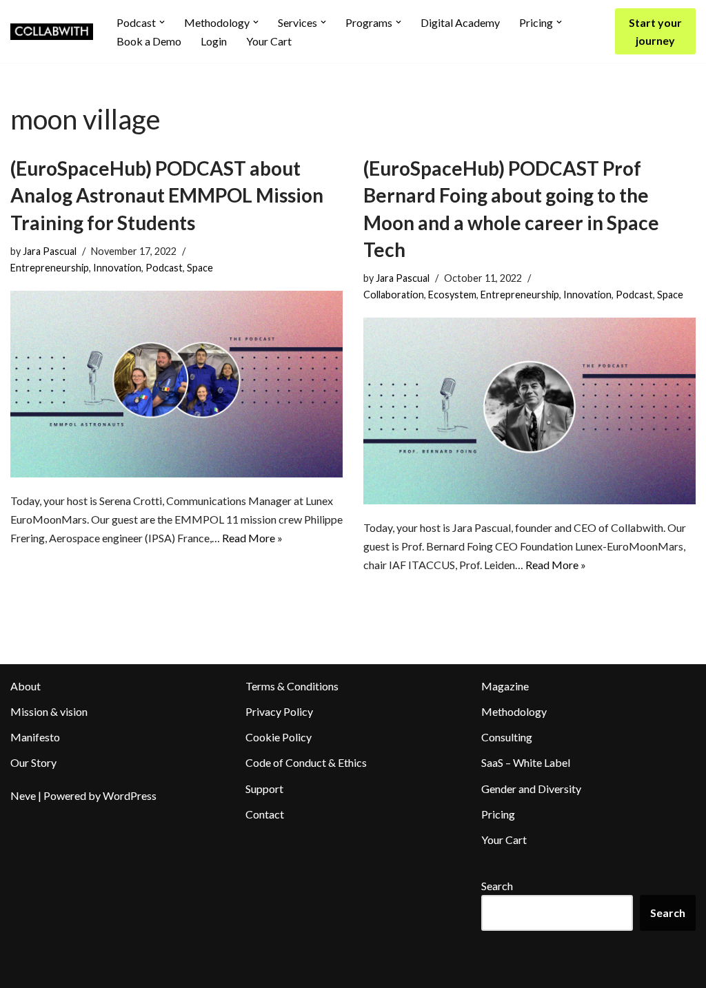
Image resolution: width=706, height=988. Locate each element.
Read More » (252, 537)
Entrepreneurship (49, 268)
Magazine (505, 685)
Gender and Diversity (531, 788)
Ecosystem (452, 294)
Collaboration (393, 294)
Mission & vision (49, 711)
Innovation (117, 268)
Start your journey (655, 31)
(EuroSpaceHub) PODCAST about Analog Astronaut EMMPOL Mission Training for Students (166, 195)
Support (264, 788)
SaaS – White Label (525, 762)
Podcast (164, 268)
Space (200, 268)
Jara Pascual (50, 251)
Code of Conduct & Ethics (306, 762)
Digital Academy (460, 22)
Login (214, 41)
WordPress (130, 795)
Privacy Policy (279, 711)
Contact (264, 814)
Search (497, 885)
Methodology (514, 711)
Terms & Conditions (292, 685)
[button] (162, 22)
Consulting (506, 736)
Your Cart (269, 41)
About (25, 685)
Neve (23, 795)
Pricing (498, 814)
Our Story (33, 762)
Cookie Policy (278, 736)
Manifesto (35, 736)
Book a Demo (149, 41)
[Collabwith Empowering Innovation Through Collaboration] (51, 31)
